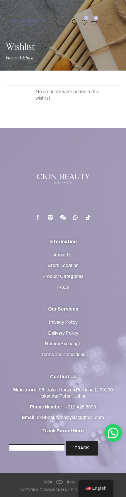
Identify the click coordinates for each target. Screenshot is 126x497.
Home (11, 58)
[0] (84, 22)
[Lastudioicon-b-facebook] (37, 217)
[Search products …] (74, 22)
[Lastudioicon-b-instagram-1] (50, 217)
